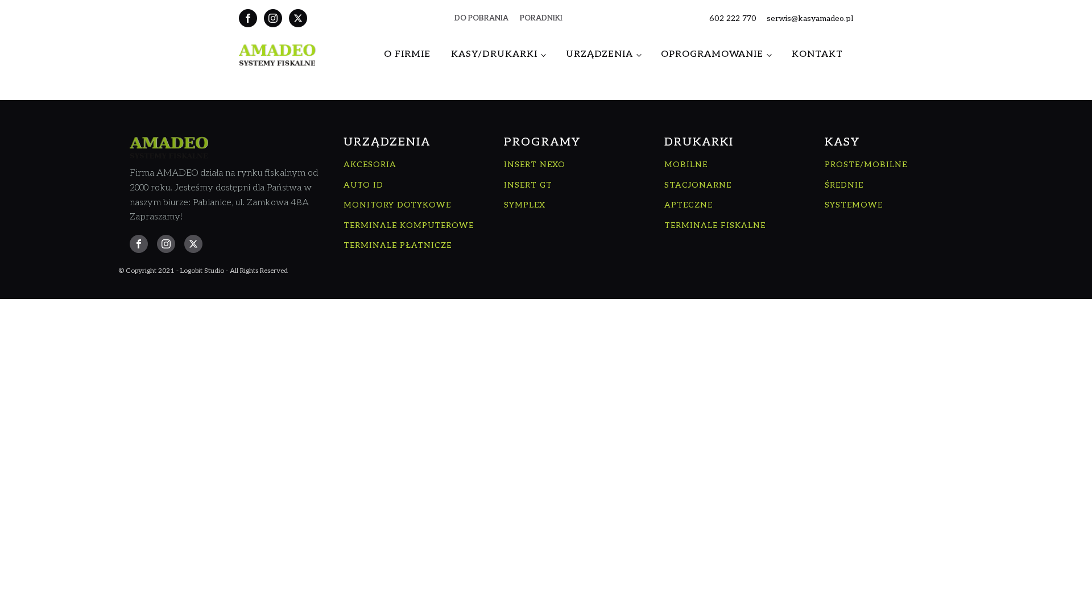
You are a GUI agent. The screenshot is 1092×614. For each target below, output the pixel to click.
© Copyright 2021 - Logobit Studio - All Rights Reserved (203, 271)
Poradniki (541, 18)
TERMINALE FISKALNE (715, 225)
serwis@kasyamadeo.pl (810, 18)
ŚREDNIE (844, 185)
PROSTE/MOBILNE (866, 164)
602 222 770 (732, 18)
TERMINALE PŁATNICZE (398, 245)
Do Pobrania (481, 18)
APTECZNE (688, 205)
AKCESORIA (370, 164)
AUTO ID (363, 185)
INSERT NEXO (534, 164)
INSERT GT (528, 185)
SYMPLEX (524, 205)
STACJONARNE (697, 185)
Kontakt (817, 54)
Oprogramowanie (712, 54)
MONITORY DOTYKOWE (397, 205)
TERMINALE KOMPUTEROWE (409, 225)
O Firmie (407, 54)
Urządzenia (599, 54)
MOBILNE (686, 164)
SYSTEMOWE (854, 205)
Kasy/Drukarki (494, 54)
